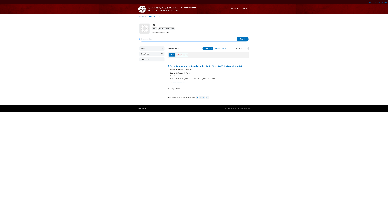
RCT (160, 16)
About (154, 28)
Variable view (219, 48)
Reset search (182, 55)
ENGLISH (377, 2)
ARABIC (384, 2)
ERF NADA (142, 108)
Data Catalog (234, 9)
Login (369, 2)
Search (242, 39)
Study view (208, 48)
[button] (152, 48)
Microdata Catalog (188, 7)
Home (141, 16)
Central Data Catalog (150, 16)
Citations (246, 9)
